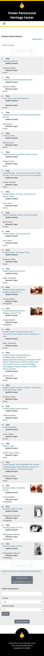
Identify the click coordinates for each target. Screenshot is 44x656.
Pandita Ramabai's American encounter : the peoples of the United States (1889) (22, 388)
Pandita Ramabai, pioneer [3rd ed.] (15, 408)
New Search (37, 39)
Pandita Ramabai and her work (14, 271)
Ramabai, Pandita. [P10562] (12, 509)
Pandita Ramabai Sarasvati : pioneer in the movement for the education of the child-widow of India (21, 334)
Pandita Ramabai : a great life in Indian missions (20, 154)
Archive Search (22, 578)
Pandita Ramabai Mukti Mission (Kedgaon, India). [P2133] (14, 312)
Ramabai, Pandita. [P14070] (12, 527)
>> (31, 51)
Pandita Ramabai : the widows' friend (16, 252)
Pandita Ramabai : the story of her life (16, 234)
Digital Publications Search (22, 582)
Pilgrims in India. (8, 446)
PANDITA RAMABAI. (10, 427)
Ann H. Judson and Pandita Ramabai (16, 98)
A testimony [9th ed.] (10, 61)
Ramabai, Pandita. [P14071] (12, 546)
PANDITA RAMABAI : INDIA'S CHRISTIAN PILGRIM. (20, 215)
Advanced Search (22, 621)
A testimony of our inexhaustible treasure (18, 80)
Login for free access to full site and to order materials (21, 571)
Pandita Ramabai (9, 136)
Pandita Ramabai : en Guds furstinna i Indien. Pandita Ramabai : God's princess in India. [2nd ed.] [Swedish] (22, 174)
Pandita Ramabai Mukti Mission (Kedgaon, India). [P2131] (14, 291)
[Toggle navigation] (4, 23)
